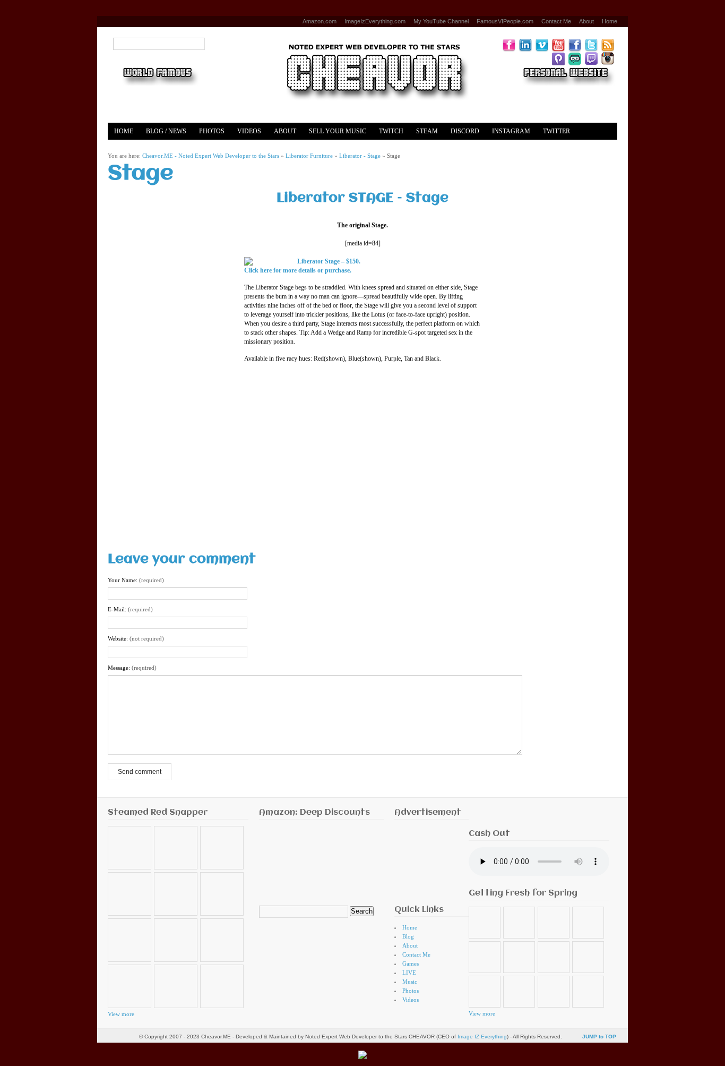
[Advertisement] (362, 454)
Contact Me (556, 21)
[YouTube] (558, 45)
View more (121, 1014)
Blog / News (166, 131)
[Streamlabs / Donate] (575, 58)
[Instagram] (608, 58)
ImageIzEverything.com (374, 21)
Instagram (511, 131)
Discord (465, 131)
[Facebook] (575, 45)
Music (409, 981)
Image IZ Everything (482, 1036)
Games (410, 963)
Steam (427, 131)
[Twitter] (591, 45)
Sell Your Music (337, 131)
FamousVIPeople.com (505, 21)
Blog (408, 936)
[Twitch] (591, 58)
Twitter (556, 131)
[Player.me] (558, 58)
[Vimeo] (542, 45)
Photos (212, 131)
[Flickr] (509, 45)
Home (609, 21)
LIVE (409, 972)
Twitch (391, 131)
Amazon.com (319, 21)
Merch (169, 148)
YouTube (129, 148)
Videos (249, 131)
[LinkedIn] (525, 45)
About (586, 21)
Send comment (139, 771)
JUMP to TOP (599, 1036)
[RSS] (608, 45)
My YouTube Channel (441, 21)
